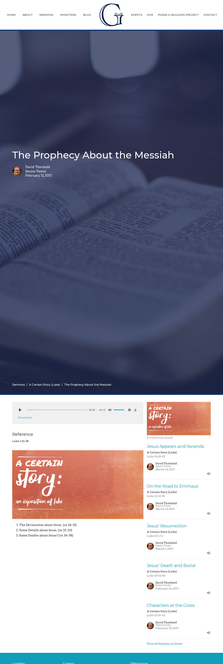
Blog (87, 14)
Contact (210, 14)
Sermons (46, 14)
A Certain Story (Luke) (44, 384)
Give (150, 14)
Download (25, 417)
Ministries (68, 14)
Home (11, 14)
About (27, 14)
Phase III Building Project (178, 14)
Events (136, 14)
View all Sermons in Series (164, 643)
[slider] (56, 409)
